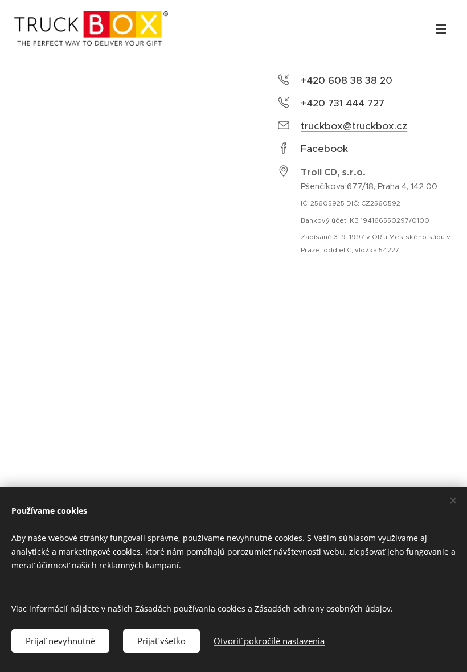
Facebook (324, 148)
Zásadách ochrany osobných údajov (323, 608)
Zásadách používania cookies (190, 608)
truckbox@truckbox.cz (354, 126)
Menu (441, 28)
